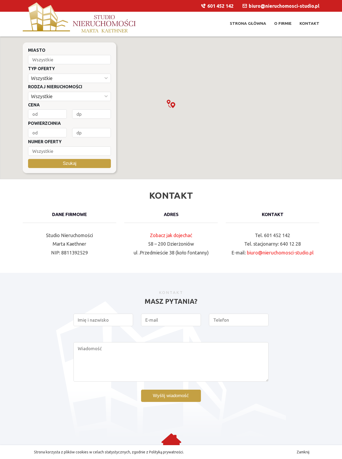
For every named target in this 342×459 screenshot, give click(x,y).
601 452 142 (220, 6)
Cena (34, 104)
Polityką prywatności (166, 452)
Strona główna (248, 23)
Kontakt (309, 23)
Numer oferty (44, 141)
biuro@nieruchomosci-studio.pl (280, 252)
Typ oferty (41, 68)
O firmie (283, 23)
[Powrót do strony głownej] (79, 17)
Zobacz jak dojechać (171, 235)
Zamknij (303, 452)
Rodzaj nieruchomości (55, 86)
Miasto (36, 50)
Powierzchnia (44, 123)
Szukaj (69, 163)
